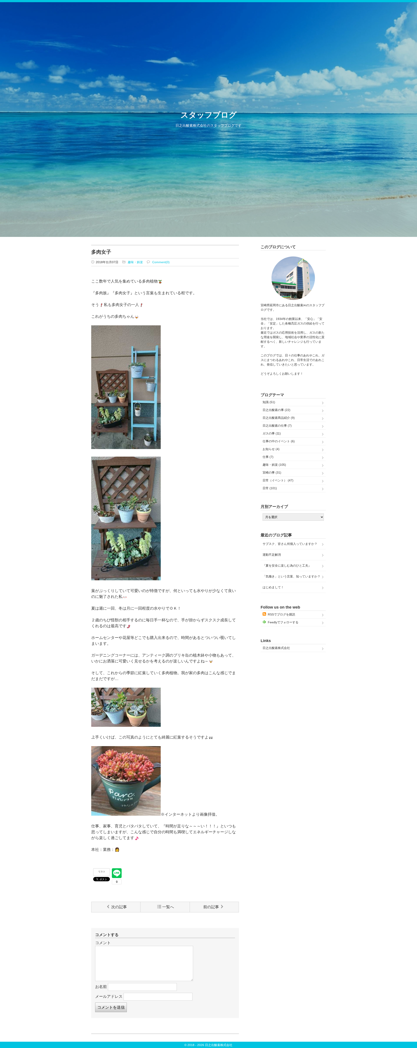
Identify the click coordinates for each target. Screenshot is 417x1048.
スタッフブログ (208, 114)
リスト (101, 871)
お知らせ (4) (271, 449)
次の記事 (119, 907)
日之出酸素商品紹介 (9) (279, 417)
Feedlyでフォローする (283, 622)
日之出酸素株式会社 (276, 648)
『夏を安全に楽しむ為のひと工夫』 (287, 565)
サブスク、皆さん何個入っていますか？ (290, 544)
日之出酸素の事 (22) (276, 410)
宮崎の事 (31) (272, 472)
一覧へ (168, 907)
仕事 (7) (268, 457)
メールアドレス (108, 996)
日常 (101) (270, 488)
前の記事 (211, 907)
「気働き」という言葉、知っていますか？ (291, 576)
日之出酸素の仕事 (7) (277, 425)
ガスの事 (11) (272, 433)
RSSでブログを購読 (281, 614)
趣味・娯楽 (135, 262)
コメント (103, 943)
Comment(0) (161, 262)
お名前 (101, 987)
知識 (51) (269, 402)
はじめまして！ (273, 587)
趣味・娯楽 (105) (274, 464)
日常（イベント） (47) (278, 480)
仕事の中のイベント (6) (279, 441)
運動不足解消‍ (272, 554)
